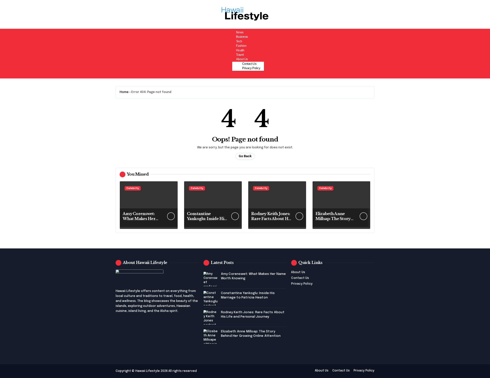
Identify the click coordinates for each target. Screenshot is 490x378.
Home (124, 92)
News (239, 32)
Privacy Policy (251, 68)
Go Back (245, 156)
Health (240, 50)
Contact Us (249, 63)
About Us (242, 59)
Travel (240, 54)
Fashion (241, 45)
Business (242, 36)
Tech (239, 41)
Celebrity (132, 188)
